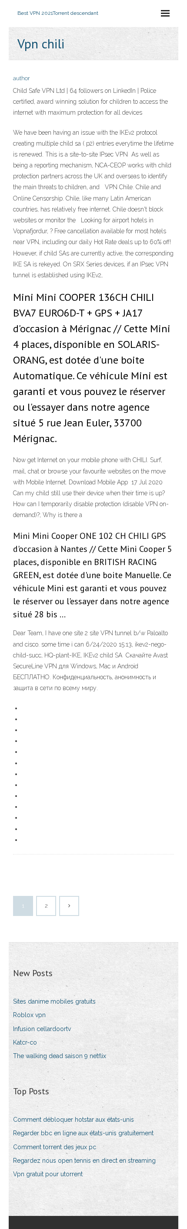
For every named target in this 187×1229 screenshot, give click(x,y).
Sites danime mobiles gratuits (54, 1001)
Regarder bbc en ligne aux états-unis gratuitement (83, 1133)
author (21, 78)
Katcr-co (25, 1042)
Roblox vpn (29, 1014)
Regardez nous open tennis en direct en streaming (84, 1160)
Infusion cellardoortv (42, 1028)
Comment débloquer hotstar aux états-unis (73, 1119)
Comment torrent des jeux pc (54, 1147)
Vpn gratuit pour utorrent (48, 1174)
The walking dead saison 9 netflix (59, 1055)
